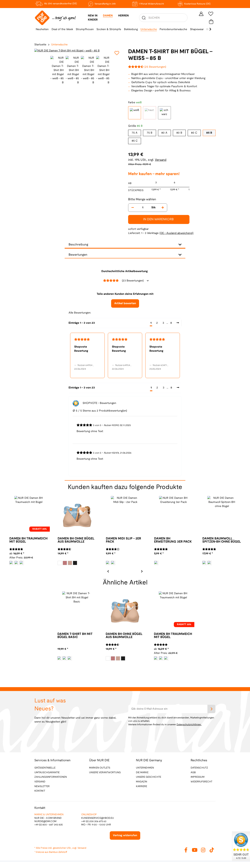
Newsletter (42, 786)
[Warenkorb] (211, 22)
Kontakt (39, 791)
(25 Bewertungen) (155, 67)
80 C (194, 133)
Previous (38, 50)
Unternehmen (145, 768)
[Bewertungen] (16, 549)
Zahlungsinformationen (50, 777)
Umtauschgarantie (47, 772)
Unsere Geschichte (148, 777)
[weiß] (60, 563)
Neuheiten (42, 29)
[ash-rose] (17, 563)
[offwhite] (11, 563)
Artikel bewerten (125, 303)
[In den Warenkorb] (3, 2)
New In (92, 15)
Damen (108, 15)
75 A (135, 133)
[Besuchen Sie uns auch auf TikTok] (212, 850)
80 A (164, 133)
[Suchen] (144, 17)
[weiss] (60, 658)
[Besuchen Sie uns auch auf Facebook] (186, 850)
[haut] (70, 563)
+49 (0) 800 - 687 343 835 (48, 825)
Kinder (93, 20)
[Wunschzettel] (211, 14)
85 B (209, 133)
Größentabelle (44, 768)
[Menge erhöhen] (162, 208)
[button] (201, 14)
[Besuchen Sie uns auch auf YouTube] (194, 850)
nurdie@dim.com (45, 821)
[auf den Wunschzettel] (116, 53)
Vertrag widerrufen (125, 835)
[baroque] (65, 563)
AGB (193, 772)
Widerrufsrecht (201, 782)
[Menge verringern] (132, 208)
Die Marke (142, 772)
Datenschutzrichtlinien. (189, 725)
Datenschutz (199, 768)
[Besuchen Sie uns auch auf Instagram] (203, 850)
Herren (123, 15)
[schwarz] (22, 563)
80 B (179, 133)
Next (141, 571)
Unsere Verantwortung (105, 772)
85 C (135, 141)
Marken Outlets (99, 768)
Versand (160, 159)
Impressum (197, 777)
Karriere (141, 786)
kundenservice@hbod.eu (97, 818)
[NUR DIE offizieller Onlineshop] (55, 17)
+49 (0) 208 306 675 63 (93, 821)
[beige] (65, 658)
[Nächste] (177, 323)
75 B (149, 133)
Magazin (141, 782)
